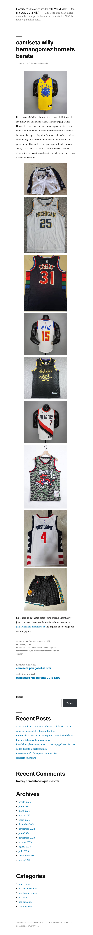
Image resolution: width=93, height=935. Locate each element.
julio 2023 (24, 851)
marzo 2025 (24, 815)
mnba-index (25, 884)
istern (21, 63)
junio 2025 (24, 806)
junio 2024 (24, 833)
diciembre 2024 (26, 824)
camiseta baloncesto (26, 757)
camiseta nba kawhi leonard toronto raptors (37, 647)
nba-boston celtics (28, 888)
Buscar (19, 696)
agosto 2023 (25, 846)
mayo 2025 (24, 810)
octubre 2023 (25, 842)
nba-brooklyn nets (28, 893)
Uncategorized (25, 644)
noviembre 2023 (27, 837)
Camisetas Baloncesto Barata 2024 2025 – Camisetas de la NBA (43, 923)
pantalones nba (23, 626)
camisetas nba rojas (24, 651)
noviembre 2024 (27, 828)
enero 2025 (24, 819)
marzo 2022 (24, 860)
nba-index (24, 897)
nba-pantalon (25, 901)
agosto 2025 (25, 801)
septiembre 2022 (27, 855)
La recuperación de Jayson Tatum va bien (36, 753)
